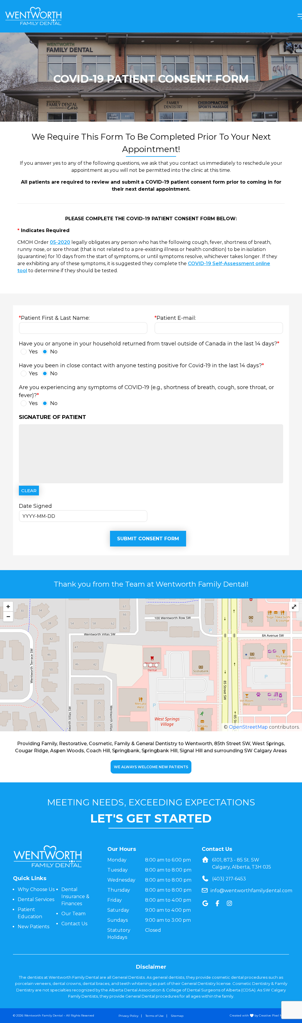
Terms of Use (154, 1015)
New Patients (33, 926)
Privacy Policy (128, 1015)
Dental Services (36, 899)
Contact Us (74, 923)
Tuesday (117, 870)
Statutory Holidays (118, 933)
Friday (114, 900)
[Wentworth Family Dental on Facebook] (217, 903)
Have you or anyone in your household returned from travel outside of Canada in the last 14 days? (149, 347)
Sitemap (177, 1015)
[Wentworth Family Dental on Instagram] (229, 903)
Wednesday (121, 880)
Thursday (118, 890)
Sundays (117, 920)
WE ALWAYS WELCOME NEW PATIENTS (151, 767)
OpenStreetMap (248, 727)
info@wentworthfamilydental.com (251, 890)
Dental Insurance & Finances (75, 896)
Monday (117, 860)
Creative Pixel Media (274, 1015)
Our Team (73, 913)
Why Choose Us (36, 889)
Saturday (118, 910)
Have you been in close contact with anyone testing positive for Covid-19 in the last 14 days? (141, 369)
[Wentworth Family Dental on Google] (205, 903)
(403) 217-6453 (229, 879)
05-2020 (60, 242)
